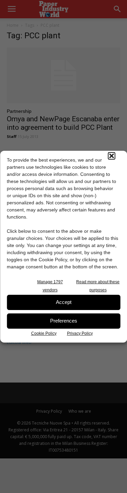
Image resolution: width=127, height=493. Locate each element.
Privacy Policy (80, 333)
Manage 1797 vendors (50, 286)
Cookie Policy (44, 333)
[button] (111, 155)
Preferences (63, 321)
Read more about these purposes (98, 286)
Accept (63, 302)
